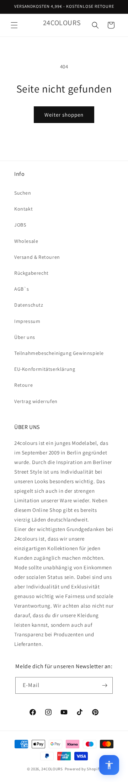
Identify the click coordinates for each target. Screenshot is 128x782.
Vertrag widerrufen (36, 401)
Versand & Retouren (37, 257)
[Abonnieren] (104, 685)
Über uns (24, 337)
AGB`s (21, 289)
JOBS (20, 225)
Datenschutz (28, 305)
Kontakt (23, 209)
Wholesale (26, 241)
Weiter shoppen (64, 114)
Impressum (27, 321)
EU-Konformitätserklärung (44, 369)
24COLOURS (52, 768)
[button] (14, 25)
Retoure (23, 385)
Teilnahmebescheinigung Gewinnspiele (59, 353)
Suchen (22, 193)
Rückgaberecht (31, 273)
